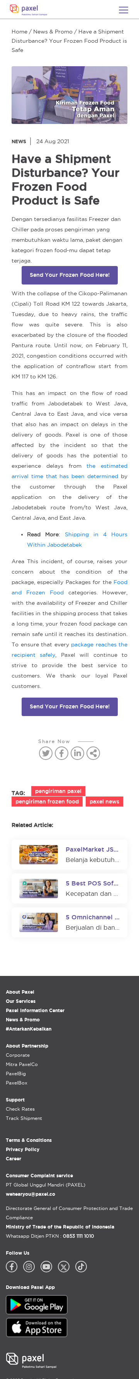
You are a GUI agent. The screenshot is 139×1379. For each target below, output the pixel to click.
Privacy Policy (22, 1149)
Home (19, 31)
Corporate (18, 1055)
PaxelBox (16, 1082)
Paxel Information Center (35, 1010)
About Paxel (20, 991)
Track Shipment (24, 1118)
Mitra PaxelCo (22, 1064)
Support (15, 1099)
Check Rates (20, 1108)
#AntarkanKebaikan (28, 1028)
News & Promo (53, 31)
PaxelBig (16, 1073)
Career (13, 1158)
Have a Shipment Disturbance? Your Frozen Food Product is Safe (69, 40)
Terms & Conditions (29, 1140)
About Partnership (27, 1045)
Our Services (21, 1001)
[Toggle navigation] (123, 10)
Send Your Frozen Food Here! (70, 275)
